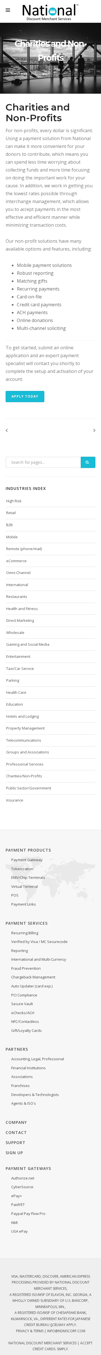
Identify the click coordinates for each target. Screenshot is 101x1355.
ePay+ (16, 1195)
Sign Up (14, 1152)
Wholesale (15, 632)
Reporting (19, 950)
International (17, 584)
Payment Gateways (28, 1168)
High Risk (14, 500)
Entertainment (18, 656)
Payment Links (23, 904)
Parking (12, 680)
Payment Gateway (27, 859)
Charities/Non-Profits (24, 775)
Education (14, 704)
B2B (9, 524)
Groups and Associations (27, 752)
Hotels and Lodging (22, 716)
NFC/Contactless (25, 1021)
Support (16, 1142)
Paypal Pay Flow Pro (28, 1213)
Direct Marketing (20, 620)
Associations (22, 1076)
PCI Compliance (24, 995)
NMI (14, 1222)
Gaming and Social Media (27, 644)
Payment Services (27, 923)
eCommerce (16, 560)
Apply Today (25, 396)
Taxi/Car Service (20, 668)
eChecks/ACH (22, 1012)
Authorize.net (22, 1178)
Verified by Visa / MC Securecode (39, 941)
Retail (11, 512)
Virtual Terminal (24, 886)
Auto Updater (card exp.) (31, 986)
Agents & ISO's (23, 1103)
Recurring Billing (24, 932)
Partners (17, 1049)
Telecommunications (23, 740)
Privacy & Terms (29, 1331)
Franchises (20, 1085)
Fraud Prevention (26, 968)
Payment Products (28, 850)
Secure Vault (22, 1003)
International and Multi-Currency (38, 959)
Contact (16, 1132)
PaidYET (18, 1204)
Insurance (14, 800)
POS (15, 895)
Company (16, 1122)
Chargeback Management (33, 977)
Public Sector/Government (28, 788)
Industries (39, 73)
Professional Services (24, 764)
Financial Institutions (28, 1067)
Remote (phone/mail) (24, 548)
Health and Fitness (22, 608)
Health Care (16, 692)
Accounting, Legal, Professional (37, 1058)
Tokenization (22, 868)
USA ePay (19, 1231)
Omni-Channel (18, 572)
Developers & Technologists (35, 1094)
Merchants (19, 73)
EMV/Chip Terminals (28, 877)
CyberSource (22, 1186)
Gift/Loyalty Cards (26, 1030)
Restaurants (16, 596)
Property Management (25, 728)
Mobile (12, 536)
